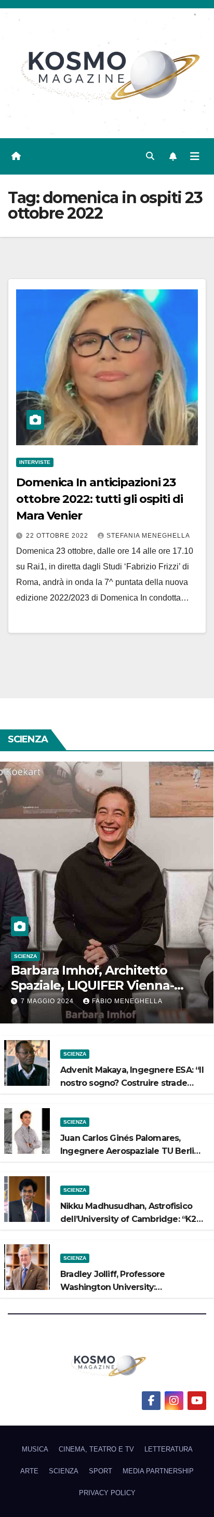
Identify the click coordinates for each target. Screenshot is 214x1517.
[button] (150, 156)
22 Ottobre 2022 (58, 535)
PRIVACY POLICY (107, 1493)
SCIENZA (25, 956)
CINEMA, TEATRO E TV (96, 1449)
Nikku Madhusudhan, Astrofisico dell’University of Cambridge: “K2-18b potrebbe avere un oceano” (129, 1219)
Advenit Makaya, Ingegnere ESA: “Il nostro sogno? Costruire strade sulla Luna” (132, 1083)
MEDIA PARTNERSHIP (158, 1471)
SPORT (100, 1471)
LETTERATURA (168, 1449)
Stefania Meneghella (148, 535)
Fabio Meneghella (127, 1001)
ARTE (29, 1471)
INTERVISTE (34, 462)
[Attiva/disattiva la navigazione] (194, 156)
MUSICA (35, 1449)
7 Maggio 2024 (48, 1001)
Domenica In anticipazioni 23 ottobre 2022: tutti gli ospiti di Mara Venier (99, 499)
